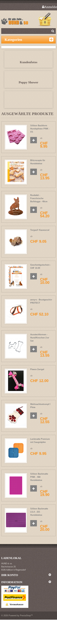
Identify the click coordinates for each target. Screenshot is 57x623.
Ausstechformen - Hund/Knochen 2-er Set (39, 337)
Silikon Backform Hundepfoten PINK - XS (40, 128)
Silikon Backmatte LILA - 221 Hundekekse (39, 511)
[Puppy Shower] (28, 101)
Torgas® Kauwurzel (39, 230)
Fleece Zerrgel (37, 369)
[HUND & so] (15, 22)
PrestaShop (25, 615)
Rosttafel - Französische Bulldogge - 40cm (39, 198)
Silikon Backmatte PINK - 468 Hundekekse (39, 477)
